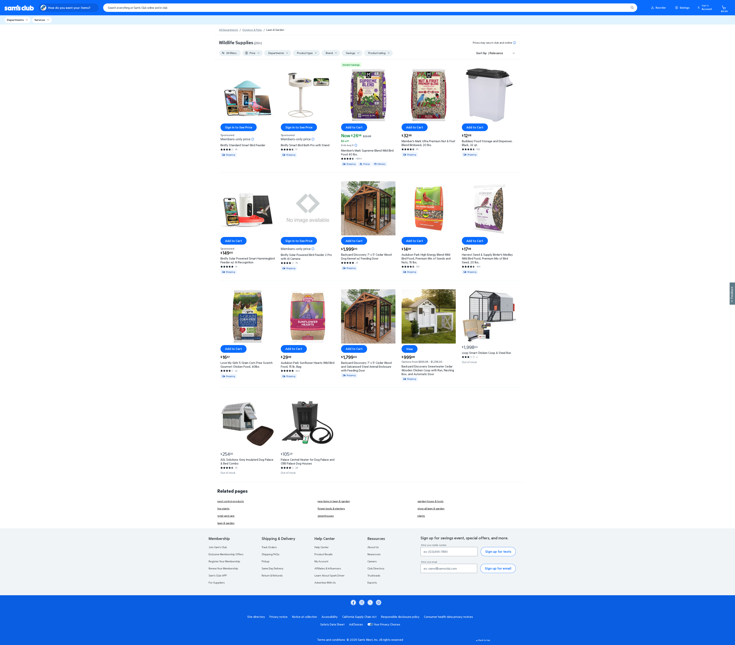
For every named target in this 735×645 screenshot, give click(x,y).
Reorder (661, 7)
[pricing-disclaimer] (514, 42)
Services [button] (39, 20)
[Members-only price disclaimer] (252, 139)
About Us (373, 547)
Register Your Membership (224, 561)
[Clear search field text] (623, 7)
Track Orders (269, 547)
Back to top (484, 640)
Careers (372, 561)
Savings (684, 7)
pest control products (230, 501)
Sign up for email (498, 568)
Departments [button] (15, 20)
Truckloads (374, 575)
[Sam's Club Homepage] (19, 8)
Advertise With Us (325, 582)
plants (421, 516)
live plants (223, 508)
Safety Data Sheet (332, 624)
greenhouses (326, 516)
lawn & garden (225, 523)
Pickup (266, 561)
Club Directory (376, 568)
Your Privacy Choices (387, 624)
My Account (321, 561)
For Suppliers (217, 582)
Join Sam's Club (218, 547)
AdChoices (356, 624)
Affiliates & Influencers (327, 568)
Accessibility (330, 617)
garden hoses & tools (430, 501)
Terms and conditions (331, 640)
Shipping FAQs (270, 554)
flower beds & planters (331, 508)
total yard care (225, 516)
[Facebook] (353, 602)
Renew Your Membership (223, 568)
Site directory (256, 617)
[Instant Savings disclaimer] (355, 145)
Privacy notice (278, 617)
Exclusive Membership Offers (226, 554)
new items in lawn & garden (334, 501)
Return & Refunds (272, 575)
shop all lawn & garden (430, 508)
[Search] (632, 8)
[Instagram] (361, 602)
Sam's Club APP (218, 575)
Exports (372, 582)
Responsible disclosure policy (400, 617)
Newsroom (374, 554)
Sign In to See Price (238, 127)
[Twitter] (370, 602)
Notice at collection (304, 617)
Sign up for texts (498, 551)
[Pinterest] (378, 602)
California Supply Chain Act (359, 617)
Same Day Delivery (272, 568)
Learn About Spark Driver (329, 575)
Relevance (496, 53)
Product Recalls (323, 554)
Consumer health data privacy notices (448, 617)
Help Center (321, 547)
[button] (705, 7)
